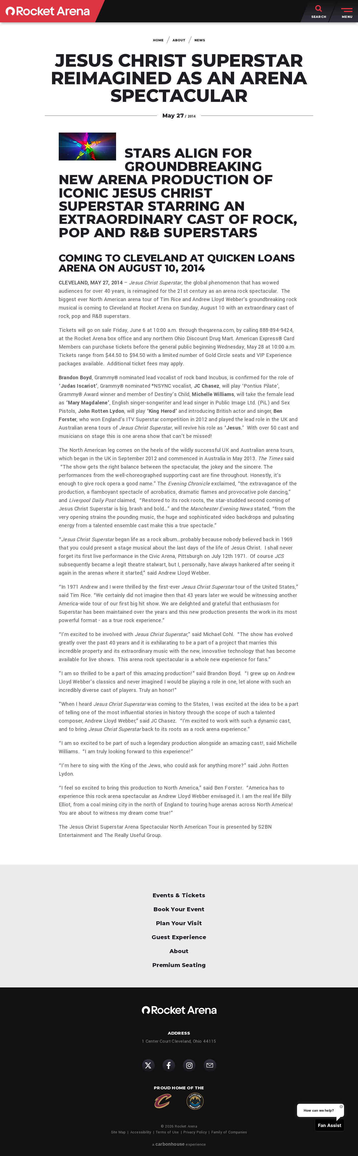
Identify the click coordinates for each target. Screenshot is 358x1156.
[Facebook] (168, 1065)
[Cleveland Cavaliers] (162, 1101)
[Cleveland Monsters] (195, 1101)
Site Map (118, 1132)
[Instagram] (189, 1065)
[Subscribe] (210, 1065)
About (179, 40)
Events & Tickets (179, 895)
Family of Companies (229, 1132)
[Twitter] (148, 1065)
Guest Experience (179, 937)
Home (158, 40)
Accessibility (140, 1132)
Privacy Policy (195, 1132)
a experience (179, 1144)
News (199, 40)
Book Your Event (179, 909)
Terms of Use (167, 1132)
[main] (179, 443)
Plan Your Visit (179, 923)
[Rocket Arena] (47, 11)
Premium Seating (179, 965)
